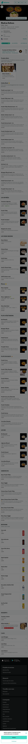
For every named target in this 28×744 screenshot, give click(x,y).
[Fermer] (26, 733)
